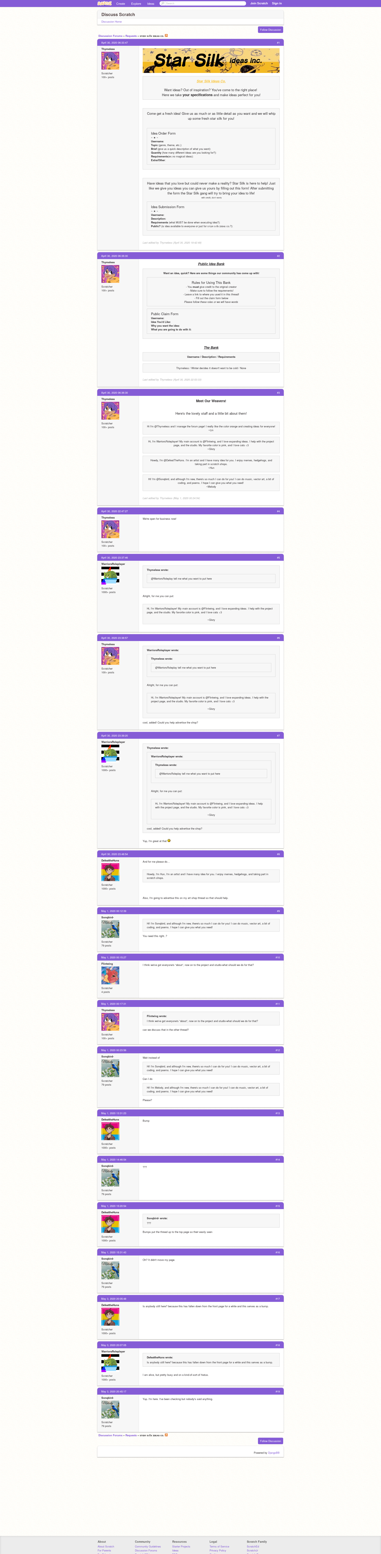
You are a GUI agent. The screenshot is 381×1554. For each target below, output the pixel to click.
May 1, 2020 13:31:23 (113, 1113)
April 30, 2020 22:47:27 (114, 511)
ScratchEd (253, 1546)
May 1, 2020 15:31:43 (113, 1252)
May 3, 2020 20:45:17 (113, 1391)
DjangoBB (274, 1452)
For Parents (104, 1550)
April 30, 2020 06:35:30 (114, 256)
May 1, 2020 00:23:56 (113, 1050)
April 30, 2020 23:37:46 (114, 557)
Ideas (150, 3)
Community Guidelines (148, 1546)
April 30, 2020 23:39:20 (114, 735)
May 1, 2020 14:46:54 (113, 1159)
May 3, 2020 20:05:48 (113, 1298)
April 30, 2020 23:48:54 (114, 854)
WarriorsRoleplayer (113, 564)
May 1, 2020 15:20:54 (113, 1206)
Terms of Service (219, 1546)
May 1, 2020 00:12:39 (113, 911)
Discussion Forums (110, 36)
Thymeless (108, 49)
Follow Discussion (270, 30)
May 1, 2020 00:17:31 (113, 1004)
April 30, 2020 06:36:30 (114, 392)
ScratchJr (252, 1550)
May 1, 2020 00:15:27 (113, 957)
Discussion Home (111, 21)
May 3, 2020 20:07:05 (113, 1345)
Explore (136, 3)
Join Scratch (259, 3)
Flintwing (107, 964)
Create (120, 3)
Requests (131, 36)
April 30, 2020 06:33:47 (114, 42)
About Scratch (106, 1546)
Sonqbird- (107, 917)
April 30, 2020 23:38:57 (114, 638)
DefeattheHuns (110, 860)
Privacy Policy (218, 1550)
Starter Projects (181, 1546)
